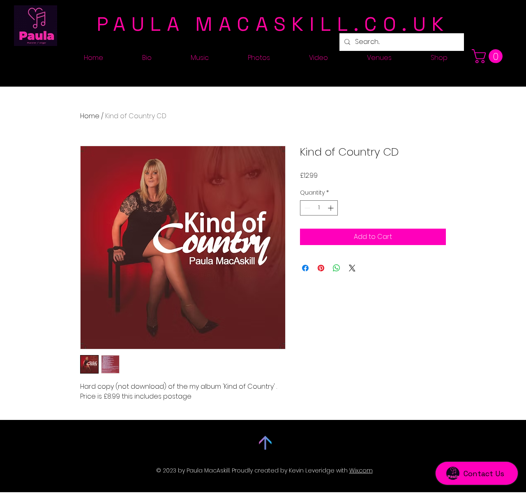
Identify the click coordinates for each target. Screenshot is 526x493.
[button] (489, 56)
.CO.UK (401, 24)
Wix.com (361, 470)
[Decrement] (306, 208)
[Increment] (331, 208)
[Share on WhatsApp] (336, 268)
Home (89, 116)
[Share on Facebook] (305, 268)
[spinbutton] (318, 208)
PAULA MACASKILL (225, 24)
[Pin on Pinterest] (321, 268)
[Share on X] (352, 268)
